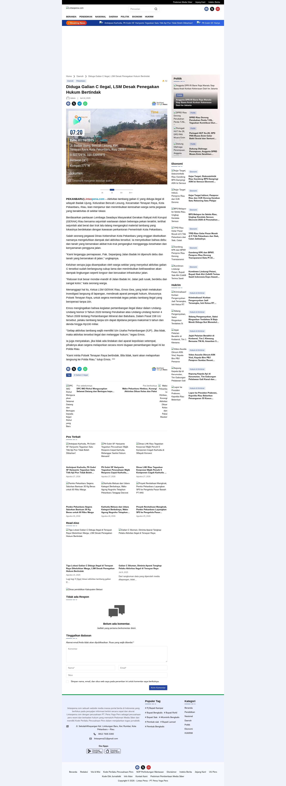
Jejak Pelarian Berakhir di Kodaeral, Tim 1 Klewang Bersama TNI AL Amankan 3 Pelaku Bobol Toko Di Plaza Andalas (202, 338)
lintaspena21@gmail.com (106, 738)
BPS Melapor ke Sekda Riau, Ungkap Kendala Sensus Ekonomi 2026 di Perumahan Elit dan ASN (203, 217)
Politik (179, 95)
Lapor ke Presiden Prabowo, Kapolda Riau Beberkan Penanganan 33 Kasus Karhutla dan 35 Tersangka (203, 396)
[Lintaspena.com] (75, 8)
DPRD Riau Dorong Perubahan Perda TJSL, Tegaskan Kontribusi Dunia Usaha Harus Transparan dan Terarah (203, 120)
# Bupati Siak (151, 717)
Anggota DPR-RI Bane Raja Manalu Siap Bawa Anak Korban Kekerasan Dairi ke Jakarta (194, 102)
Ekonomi (193, 172)
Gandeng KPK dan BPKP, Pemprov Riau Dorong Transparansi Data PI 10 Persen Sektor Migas (201, 255)
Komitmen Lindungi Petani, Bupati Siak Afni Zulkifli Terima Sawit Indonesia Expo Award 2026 (204, 274)
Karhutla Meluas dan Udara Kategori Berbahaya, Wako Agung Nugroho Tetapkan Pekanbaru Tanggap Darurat (115, 510)
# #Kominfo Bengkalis (169, 717)
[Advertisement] (143, 48)
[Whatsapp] (85, 104)
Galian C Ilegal (82, 375)
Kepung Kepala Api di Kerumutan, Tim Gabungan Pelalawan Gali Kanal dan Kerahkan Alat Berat (202, 377)
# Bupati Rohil (170, 712)
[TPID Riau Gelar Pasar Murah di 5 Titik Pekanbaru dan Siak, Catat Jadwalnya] (178, 233)
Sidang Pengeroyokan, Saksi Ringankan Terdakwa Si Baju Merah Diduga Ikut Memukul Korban (203, 319)
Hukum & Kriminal (197, 293)
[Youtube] (218, 9)
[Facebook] (206, 9)
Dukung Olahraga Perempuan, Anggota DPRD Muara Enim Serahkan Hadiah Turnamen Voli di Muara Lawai (203, 151)
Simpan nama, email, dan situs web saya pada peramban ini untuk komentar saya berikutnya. (115, 681)
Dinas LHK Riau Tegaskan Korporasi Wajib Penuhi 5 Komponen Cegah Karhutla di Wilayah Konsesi (151, 470)
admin (73, 98)
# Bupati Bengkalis (154, 712)
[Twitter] (212, 9)
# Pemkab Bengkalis (154, 726)
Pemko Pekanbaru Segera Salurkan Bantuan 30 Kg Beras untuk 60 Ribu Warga (80, 509)
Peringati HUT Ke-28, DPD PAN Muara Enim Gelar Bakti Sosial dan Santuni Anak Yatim (202, 136)
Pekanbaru (80, 81)
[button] (156, 8)
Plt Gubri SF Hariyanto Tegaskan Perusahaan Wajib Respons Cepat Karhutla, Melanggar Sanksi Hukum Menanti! (182, 23)
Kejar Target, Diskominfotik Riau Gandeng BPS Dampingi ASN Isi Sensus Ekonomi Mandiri (203, 179)
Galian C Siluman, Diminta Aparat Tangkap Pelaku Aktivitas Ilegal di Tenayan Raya (140, 566)
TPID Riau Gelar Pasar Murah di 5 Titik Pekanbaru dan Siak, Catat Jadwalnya (204, 236)
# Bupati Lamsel (168, 722)
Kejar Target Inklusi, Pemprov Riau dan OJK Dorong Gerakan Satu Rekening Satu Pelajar (204, 198)
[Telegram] (79, 104)
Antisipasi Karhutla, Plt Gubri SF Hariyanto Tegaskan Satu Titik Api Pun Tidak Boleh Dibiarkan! (81, 470)
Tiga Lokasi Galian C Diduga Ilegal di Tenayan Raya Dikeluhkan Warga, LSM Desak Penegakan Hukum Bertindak (90, 568)
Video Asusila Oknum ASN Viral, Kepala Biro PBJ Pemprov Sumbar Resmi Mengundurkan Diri (202, 357)
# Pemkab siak (152, 722)
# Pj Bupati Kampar (154, 708)
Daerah (70, 81)
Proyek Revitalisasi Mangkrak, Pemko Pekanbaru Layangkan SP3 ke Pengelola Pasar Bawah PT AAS (151, 510)
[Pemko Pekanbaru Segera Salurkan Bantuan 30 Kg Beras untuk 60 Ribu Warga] (81, 492)
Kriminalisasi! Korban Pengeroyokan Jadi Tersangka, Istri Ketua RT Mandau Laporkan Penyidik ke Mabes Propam (204, 300)
